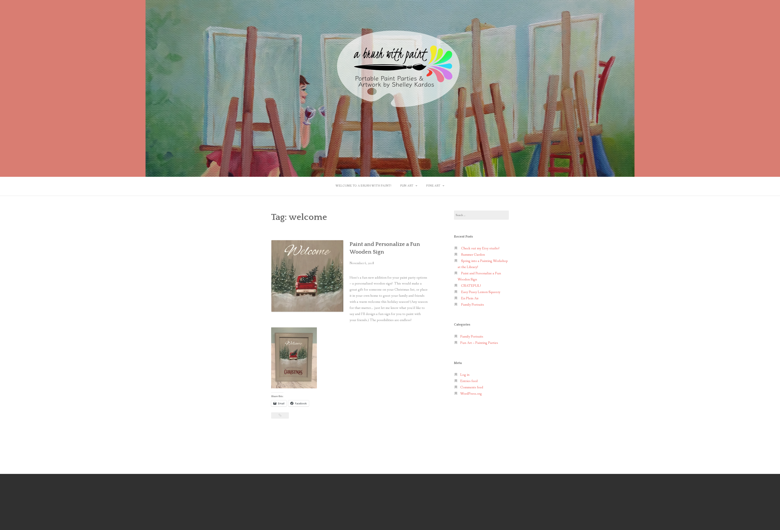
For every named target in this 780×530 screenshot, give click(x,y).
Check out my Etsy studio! (480, 248)
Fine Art (433, 186)
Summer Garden (473, 254)
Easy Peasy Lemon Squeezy (480, 292)
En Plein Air (470, 298)
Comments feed (471, 387)
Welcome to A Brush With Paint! (363, 186)
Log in (464, 375)
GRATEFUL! (471, 285)
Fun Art (406, 186)
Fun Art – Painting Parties (479, 343)
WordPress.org (471, 393)
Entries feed (469, 381)
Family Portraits (472, 304)
